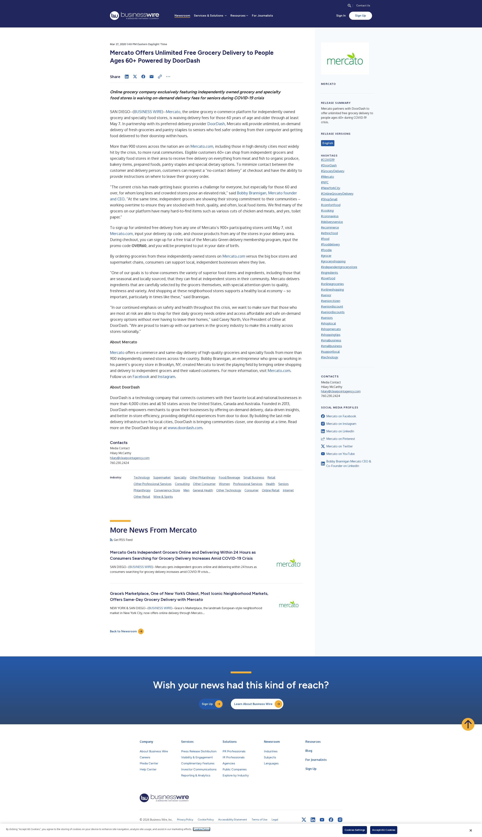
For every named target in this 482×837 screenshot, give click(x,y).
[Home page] (134, 15)
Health (270, 484)
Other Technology (228, 490)
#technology (329, 357)
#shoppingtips (330, 335)
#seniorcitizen (330, 301)
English (328, 143)
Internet (288, 490)
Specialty (180, 477)
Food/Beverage (229, 477)
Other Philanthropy (202, 477)
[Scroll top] (468, 724)
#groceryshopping (333, 261)
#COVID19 (328, 160)
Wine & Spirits (163, 497)
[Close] (471, 830)
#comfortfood (330, 205)
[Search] (349, 5)
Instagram (166, 376)
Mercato (173, 111)
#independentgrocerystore (339, 267)
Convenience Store (167, 490)
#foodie (326, 250)
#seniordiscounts (333, 312)
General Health (203, 490)
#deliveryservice (332, 222)
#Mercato (327, 177)
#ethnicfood (329, 233)
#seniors (327, 318)
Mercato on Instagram (341, 424)
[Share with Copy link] (160, 77)
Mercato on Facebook (341, 416)
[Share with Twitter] (135, 77)
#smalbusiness (331, 340)
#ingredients (329, 272)
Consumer (252, 490)
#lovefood (328, 278)
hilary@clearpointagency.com (129, 458)
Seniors (283, 484)
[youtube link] (322, 820)
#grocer (326, 256)
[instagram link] (340, 819)
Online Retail (270, 490)
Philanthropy (142, 490)
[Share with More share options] (168, 77)
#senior (326, 295)
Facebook (141, 376)
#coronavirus (330, 216)
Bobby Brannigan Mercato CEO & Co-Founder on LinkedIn (348, 463)
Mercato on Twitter (339, 446)
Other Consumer (204, 484)
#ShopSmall (329, 199)
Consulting (182, 484)
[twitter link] (304, 820)
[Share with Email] (152, 77)
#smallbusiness (331, 346)
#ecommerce (330, 227)
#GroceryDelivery (332, 171)
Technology (142, 477)
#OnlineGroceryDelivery (337, 193)
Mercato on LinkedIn (340, 431)
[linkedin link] (313, 819)
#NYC (325, 182)
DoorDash (216, 123)
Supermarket (162, 477)
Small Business (253, 477)
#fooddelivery (330, 244)
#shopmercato (331, 329)
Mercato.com (201, 146)
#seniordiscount (332, 306)
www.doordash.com (185, 427)
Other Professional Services (153, 484)
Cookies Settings (355, 829)
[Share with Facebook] (143, 77)
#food (325, 239)
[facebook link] (331, 819)
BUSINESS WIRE (148, 111)
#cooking (327, 210)
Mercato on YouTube (340, 454)
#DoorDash (329, 165)
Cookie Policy (201, 829)
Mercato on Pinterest (340, 439)
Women (224, 484)
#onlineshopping (332, 289)
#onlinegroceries (332, 284)
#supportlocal (330, 352)
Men (186, 490)
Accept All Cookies (383, 829)
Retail (271, 477)
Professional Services (247, 484)
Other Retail (142, 497)
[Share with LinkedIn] (127, 77)
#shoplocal (328, 323)
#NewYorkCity (330, 188)
